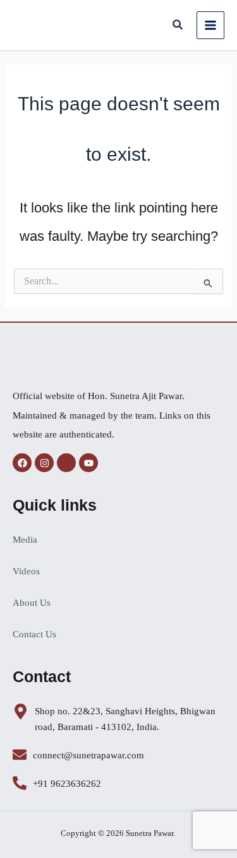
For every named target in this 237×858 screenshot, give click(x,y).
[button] (178, 26)
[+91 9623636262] (20, 783)
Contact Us (34, 634)
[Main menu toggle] (210, 25)
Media (25, 540)
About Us (32, 603)
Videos (26, 571)
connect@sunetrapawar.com (88, 755)
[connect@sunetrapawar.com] (20, 755)
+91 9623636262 (67, 784)
